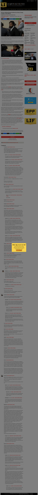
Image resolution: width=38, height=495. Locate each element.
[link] (19, 243)
